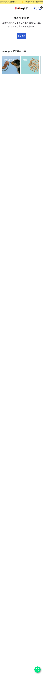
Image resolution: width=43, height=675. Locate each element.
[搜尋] (35, 8)
